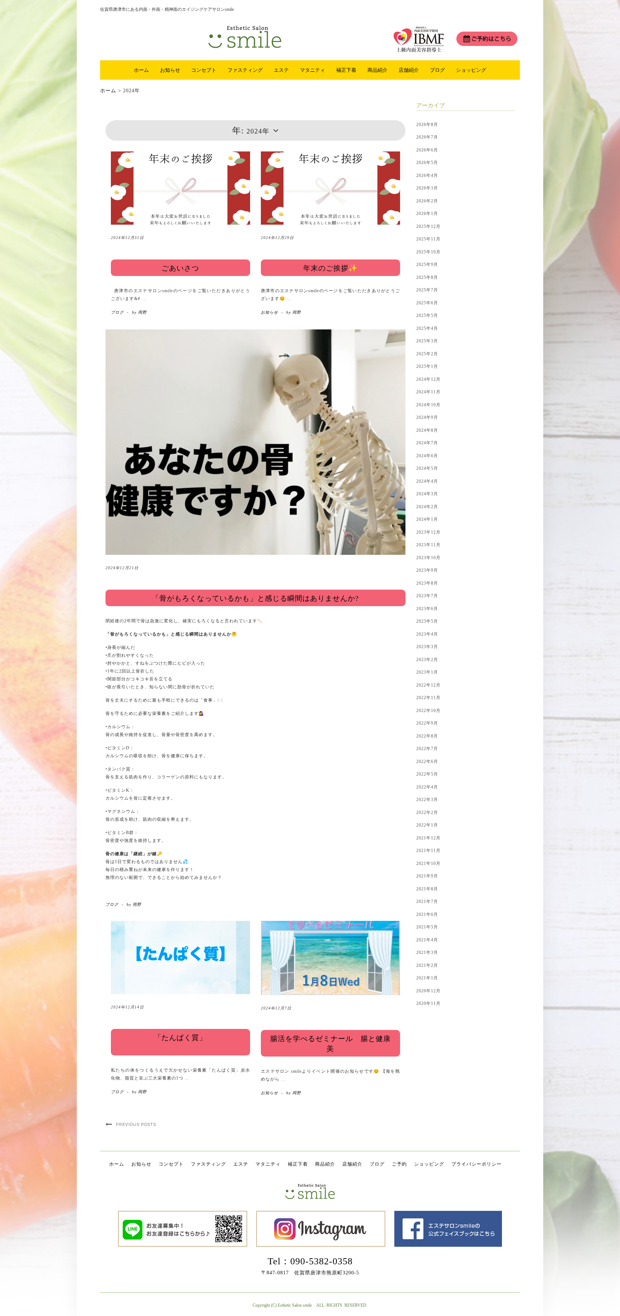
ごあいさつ (180, 268)
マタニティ (312, 70)
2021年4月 (427, 939)
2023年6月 (427, 608)
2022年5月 (427, 774)
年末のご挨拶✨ (330, 268)
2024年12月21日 (121, 568)
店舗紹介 (409, 70)
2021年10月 (428, 863)
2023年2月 (427, 659)
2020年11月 (428, 1003)
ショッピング (471, 70)
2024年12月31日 (127, 237)
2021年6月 (427, 914)
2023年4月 (427, 634)
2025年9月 (427, 264)
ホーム (141, 70)
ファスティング (245, 70)
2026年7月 (427, 137)
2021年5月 (427, 926)
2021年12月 (428, 837)
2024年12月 (428, 379)
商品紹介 (377, 70)
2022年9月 (427, 723)
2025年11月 (428, 239)
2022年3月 (427, 799)
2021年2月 (427, 965)
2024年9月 (427, 417)
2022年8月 (427, 736)
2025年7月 (427, 289)
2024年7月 (427, 442)
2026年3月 (427, 188)
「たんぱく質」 (180, 1037)
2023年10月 (428, 557)
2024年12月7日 (276, 1008)
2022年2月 (427, 812)
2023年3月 (427, 646)
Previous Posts (136, 1124)
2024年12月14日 (127, 1007)
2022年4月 (427, 787)
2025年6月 (427, 302)
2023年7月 (427, 595)
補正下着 (346, 70)
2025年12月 (428, 226)
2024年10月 (428, 404)
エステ (281, 70)
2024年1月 (427, 519)
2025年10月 (428, 251)
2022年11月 (428, 697)
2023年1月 (427, 672)
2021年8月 (427, 888)
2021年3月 (427, 952)
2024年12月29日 (277, 237)
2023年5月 (427, 621)
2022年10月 (428, 710)
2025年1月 (427, 366)
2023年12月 (428, 532)
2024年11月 (428, 391)
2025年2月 (427, 353)
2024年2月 (427, 506)
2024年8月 (427, 430)
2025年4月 (427, 328)
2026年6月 (427, 150)
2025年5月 (427, 315)
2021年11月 (428, 850)
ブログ (437, 70)
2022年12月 (428, 685)
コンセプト (203, 70)
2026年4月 (427, 175)
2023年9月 (427, 570)
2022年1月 (427, 825)
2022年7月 (427, 748)
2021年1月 (427, 977)
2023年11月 (428, 544)
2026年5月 (427, 162)
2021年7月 (427, 901)
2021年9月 (427, 876)
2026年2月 (427, 200)
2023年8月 (427, 583)
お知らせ (170, 70)
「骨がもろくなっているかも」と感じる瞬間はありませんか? (255, 598)
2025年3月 (427, 340)
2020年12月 (428, 990)
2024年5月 (427, 468)
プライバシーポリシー (476, 1164)
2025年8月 (427, 277)
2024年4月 (427, 481)
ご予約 (399, 1164)
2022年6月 (427, 761)
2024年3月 (427, 493)
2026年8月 (427, 124)
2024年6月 (427, 455)
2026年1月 (427, 213)
